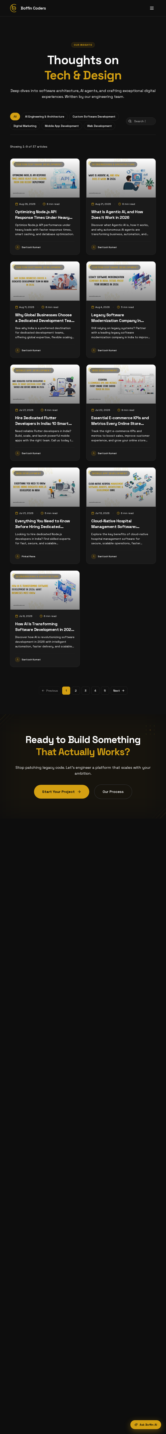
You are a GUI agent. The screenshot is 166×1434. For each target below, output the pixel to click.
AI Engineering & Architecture (44, 116)
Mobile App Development (62, 126)
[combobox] (141, 121)
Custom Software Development (94, 116)
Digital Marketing (25, 126)
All (15, 116)
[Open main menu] (152, 8)
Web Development (99, 126)
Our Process (113, 791)
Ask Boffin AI (148, 1424)
